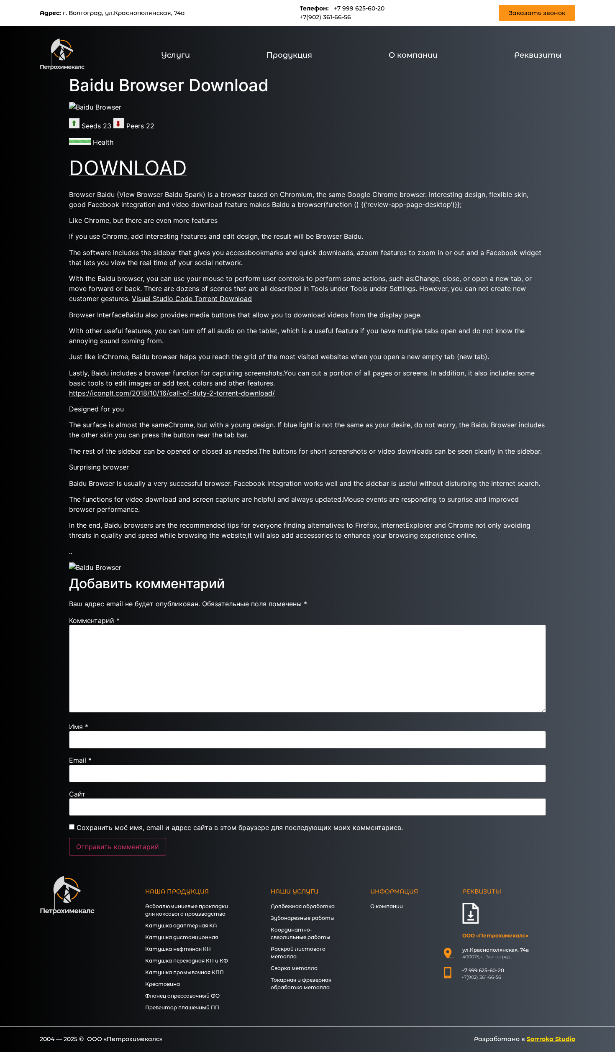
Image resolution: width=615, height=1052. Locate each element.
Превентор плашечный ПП (182, 1007)
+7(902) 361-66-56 (325, 17)
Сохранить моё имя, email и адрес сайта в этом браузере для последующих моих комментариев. (240, 827)
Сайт (77, 794)
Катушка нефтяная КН (178, 949)
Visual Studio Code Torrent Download (192, 298)
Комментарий (94, 620)
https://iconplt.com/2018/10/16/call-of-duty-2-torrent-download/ (172, 393)
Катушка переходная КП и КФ (186, 961)
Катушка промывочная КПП (184, 972)
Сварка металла (294, 968)
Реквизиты (538, 55)
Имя (78, 726)
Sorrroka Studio (551, 1039)
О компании (413, 55)
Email (80, 760)
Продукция (289, 55)
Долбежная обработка (303, 906)
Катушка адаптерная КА (181, 925)
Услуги (175, 55)
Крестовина (162, 984)
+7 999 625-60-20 (359, 8)
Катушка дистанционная (181, 937)
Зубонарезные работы (303, 918)
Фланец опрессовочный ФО (182, 996)
